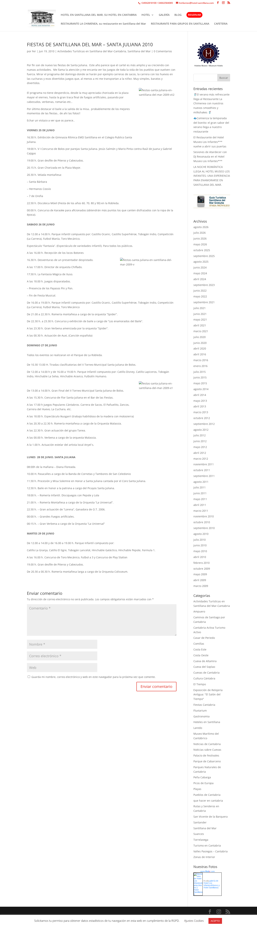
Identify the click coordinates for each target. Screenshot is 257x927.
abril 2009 (199, 580)
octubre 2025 (201, 250)
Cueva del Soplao (204, 667)
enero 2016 (200, 366)
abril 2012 (199, 453)
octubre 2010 (201, 522)
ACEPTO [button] (215, 920)
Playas (197, 789)
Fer (34, 51)
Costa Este (199, 649)
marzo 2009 (200, 586)
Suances (198, 834)
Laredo (197, 728)
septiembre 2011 (204, 476)
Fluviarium (200, 710)
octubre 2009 (201, 568)
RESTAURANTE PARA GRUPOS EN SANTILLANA (180, 23)
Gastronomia (201, 716)
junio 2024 (200, 267)
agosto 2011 (200, 482)
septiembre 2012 (204, 424)
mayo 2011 (200, 499)
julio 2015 (199, 372)
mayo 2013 (200, 400)
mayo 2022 (200, 296)
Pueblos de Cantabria (207, 795)
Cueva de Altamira (205, 661)
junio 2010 (200, 545)
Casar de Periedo (204, 638)
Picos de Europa (203, 783)
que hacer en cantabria (208, 800)
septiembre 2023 (204, 285)
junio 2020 (200, 343)
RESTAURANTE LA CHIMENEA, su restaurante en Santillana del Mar (103, 23)
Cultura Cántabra (204, 678)
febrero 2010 (201, 563)
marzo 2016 (200, 360)
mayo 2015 (200, 383)
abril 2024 (199, 279)
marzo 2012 (200, 458)
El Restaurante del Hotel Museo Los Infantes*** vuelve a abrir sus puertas (209, 142)
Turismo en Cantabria (207, 845)
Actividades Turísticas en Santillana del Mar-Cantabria (91, 51)
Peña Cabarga (202, 777)
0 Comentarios (163, 51)
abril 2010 (199, 557)
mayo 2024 (200, 273)
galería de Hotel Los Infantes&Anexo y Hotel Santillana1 (212, 884)
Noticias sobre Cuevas (207, 749)
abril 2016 (199, 354)
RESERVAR (194, 15)
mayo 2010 (200, 551)
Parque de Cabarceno (207, 761)
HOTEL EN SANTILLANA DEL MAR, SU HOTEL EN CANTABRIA (99, 15)
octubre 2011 (201, 470)
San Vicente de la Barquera (210, 816)
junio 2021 (200, 314)
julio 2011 (199, 487)
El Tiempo (199, 684)
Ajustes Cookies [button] (194, 920)
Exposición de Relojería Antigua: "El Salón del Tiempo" (208, 694)
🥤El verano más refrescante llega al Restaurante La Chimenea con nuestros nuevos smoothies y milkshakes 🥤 (211, 103)
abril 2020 (199, 348)
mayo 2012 (200, 447)
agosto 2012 (200, 429)
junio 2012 (200, 441)
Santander (200, 822)
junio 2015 (200, 377)
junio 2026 (200, 238)
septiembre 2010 (204, 528)
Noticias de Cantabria (207, 744)
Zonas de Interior (204, 857)
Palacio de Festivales (206, 755)
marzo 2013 (200, 412)
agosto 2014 (200, 389)
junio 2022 (200, 290)
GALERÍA (164, 15)
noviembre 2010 (203, 516)
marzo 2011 (200, 510)
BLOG (178, 15)
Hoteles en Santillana (206, 722)
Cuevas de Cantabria (206, 672)
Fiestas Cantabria (204, 704)
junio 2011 (200, 493)
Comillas (198, 643)
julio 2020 (199, 337)
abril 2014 (199, 395)
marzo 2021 (200, 331)
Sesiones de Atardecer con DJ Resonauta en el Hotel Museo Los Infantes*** (210, 156)
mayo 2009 (200, 574)
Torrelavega (200, 839)
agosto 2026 (200, 227)
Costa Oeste (200, 655)
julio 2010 (199, 539)
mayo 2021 (200, 319)
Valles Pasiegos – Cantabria (210, 851)
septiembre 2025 (204, 256)
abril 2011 (199, 505)
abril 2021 (199, 325)
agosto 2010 (200, 534)
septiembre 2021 (204, 302)
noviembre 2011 (203, 464)
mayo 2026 (200, 244)
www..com (207, 871)
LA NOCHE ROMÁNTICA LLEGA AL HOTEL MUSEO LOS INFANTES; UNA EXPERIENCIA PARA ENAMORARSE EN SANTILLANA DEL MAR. (211, 175)
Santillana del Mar (139, 51)
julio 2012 (199, 435)
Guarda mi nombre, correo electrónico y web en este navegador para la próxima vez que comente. (93, 677)
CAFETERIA (220, 23)
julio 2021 (199, 308)
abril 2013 (199, 406)
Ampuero (199, 611)
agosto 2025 (200, 261)
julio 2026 (199, 232)
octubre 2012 (201, 418)
